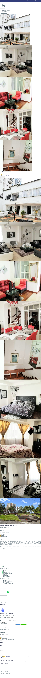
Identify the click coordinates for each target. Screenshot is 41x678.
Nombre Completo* (3, 617)
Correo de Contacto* (3, 619)
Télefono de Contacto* (4, 620)
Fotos (3, 3)
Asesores (4, 5)
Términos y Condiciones (25, 671)
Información (4, 4)
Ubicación (4, 6)
